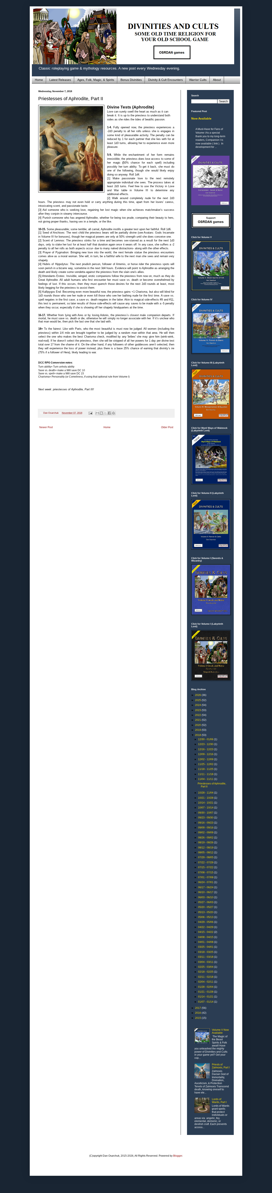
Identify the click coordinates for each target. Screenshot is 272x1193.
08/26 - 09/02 (206, 837)
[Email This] (97, 413)
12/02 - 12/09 (206, 759)
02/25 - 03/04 (206, 966)
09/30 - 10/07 (206, 812)
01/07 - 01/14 (206, 1001)
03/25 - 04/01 (206, 946)
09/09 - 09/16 (206, 827)
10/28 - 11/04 (206, 792)
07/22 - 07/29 (206, 862)
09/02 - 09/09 (206, 832)
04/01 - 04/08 (206, 942)
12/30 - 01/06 (206, 739)
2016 (198, 1012)
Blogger (177, 1155)
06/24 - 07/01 (206, 882)
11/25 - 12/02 (206, 764)
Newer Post (46, 427)
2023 (198, 710)
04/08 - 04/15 (206, 937)
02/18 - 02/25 (206, 971)
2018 (198, 735)
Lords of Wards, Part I (219, 1101)
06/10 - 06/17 (206, 892)
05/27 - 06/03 (206, 902)
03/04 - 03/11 (206, 962)
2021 (198, 719)
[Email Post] (90, 413)
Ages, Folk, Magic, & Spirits (95, 79)
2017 (198, 1007)
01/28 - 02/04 (206, 986)
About (217, 79)
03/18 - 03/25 (206, 952)
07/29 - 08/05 (206, 857)
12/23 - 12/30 (206, 744)
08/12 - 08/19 (206, 847)
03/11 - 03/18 (206, 956)
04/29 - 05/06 (206, 922)
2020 (198, 725)
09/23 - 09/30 (206, 817)
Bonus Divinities (131, 79)
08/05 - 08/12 (206, 852)
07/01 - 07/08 (206, 877)
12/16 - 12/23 (206, 749)
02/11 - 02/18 (206, 976)
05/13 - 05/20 (206, 912)
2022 (198, 715)
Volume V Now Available (220, 1031)
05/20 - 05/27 (206, 907)
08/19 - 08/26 (206, 842)
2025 (198, 700)
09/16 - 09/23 (206, 822)
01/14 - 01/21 (206, 996)
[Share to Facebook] (109, 413)
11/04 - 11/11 (206, 779)
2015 (198, 1017)
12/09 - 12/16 (206, 754)
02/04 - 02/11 (206, 981)
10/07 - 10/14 (206, 807)
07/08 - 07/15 (206, 872)
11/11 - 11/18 (206, 774)
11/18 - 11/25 (206, 769)
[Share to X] (105, 413)
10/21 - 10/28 (206, 797)
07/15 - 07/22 (206, 867)
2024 (198, 705)
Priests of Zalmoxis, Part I (221, 1066)
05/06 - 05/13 (206, 917)
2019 (198, 729)
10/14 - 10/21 (206, 802)
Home (39, 79)
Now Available (201, 118)
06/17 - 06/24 (206, 887)
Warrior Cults (198, 79)
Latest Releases (60, 79)
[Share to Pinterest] (113, 413)
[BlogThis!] (101, 413)
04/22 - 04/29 (206, 927)
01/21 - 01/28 (206, 991)
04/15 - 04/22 (206, 932)
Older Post (167, 427)
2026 (198, 695)
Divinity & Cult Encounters (165, 79)
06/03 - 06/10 (206, 897)
